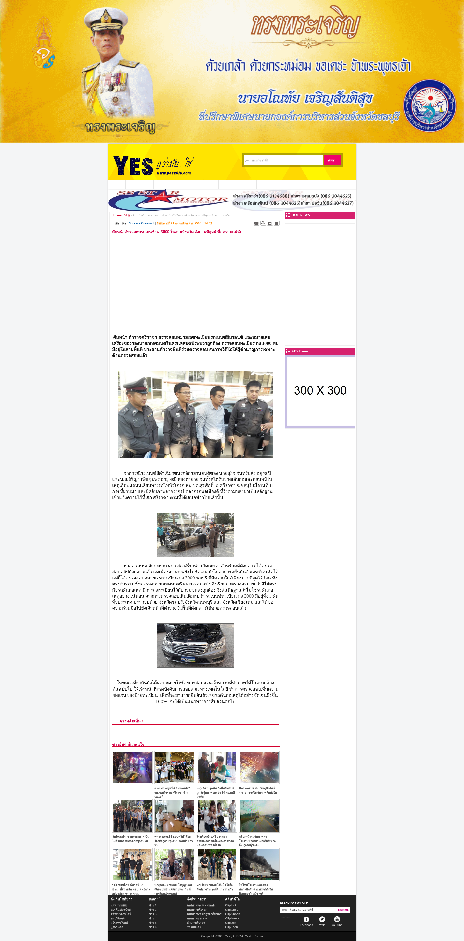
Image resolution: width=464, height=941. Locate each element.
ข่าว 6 (153, 927)
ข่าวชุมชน (191, 184)
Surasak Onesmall (141, 223)
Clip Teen (231, 927)
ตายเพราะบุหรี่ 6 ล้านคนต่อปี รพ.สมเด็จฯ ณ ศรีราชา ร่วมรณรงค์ (172, 792)
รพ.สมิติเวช (194, 927)
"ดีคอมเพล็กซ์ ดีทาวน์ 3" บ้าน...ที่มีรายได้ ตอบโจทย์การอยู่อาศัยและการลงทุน (131, 889)
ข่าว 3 (153, 914)
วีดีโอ (225, 184)
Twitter (322, 925)
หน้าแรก (117, 184)
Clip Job (230, 923)
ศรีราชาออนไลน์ (121, 914)
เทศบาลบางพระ (197, 918)
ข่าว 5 (153, 923)
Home (117, 215)
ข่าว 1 (153, 905)
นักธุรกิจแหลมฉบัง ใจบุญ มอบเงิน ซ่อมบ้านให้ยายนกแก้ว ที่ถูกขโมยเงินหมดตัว (173, 889)
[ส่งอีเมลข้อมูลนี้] (256, 223)
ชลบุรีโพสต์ (118, 918)
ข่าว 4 (153, 918)
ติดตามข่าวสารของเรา (294, 903)
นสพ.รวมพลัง (119, 905)
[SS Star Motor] (232, 210)
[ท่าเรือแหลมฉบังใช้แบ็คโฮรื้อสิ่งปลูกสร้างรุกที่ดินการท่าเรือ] (217, 880)
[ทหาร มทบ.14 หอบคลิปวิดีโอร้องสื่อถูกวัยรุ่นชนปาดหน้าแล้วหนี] (174, 831)
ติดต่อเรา (294, 184)
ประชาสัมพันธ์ (244, 184)
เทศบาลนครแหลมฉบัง (201, 905)
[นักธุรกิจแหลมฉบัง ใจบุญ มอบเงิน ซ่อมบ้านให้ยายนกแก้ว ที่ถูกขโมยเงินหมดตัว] (174, 880)
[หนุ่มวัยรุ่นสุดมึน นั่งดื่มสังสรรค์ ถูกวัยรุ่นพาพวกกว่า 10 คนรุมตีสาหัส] (217, 783)
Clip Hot (230, 905)
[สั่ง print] (263, 223)
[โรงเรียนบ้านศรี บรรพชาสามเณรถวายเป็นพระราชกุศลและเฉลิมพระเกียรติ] (217, 831)
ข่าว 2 (153, 909)
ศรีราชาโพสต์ (119, 923)
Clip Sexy (231, 909)
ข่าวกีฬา (210, 184)
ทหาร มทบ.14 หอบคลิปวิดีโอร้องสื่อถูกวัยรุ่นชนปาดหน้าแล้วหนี (173, 841)
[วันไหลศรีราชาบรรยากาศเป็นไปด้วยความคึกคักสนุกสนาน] (132, 831)
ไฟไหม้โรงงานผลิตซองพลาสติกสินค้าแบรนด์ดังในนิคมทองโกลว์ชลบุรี (256, 889)
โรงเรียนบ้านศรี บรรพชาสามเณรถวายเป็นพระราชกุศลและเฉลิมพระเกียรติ (215, 841)
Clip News (232, 918)
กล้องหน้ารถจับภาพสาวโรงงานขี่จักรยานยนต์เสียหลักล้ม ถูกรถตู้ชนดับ (257, 841)
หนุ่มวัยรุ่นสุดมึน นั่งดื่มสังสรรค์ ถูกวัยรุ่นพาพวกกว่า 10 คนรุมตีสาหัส (216, 792)
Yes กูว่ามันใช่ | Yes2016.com (244, 936)
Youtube (337, 925)
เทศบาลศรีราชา (197, 909)
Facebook (306, 925)
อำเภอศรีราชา (196, 923)
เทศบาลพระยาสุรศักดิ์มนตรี (204, 914)
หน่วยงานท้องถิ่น (167, 184)
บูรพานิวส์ (117, 927)
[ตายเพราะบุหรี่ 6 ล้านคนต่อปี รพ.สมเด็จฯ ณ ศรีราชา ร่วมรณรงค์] (174, 783)
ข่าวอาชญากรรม (139, 184)
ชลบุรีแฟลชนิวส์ (121, 909)
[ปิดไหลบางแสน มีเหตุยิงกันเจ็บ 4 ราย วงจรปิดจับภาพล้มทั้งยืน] (259, 783)
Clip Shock (232, 914)
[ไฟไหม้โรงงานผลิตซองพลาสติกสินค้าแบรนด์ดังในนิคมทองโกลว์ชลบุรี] (259, 880)
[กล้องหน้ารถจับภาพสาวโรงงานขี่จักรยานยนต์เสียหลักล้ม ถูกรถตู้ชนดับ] (259, 831)
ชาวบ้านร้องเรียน (271, 184)
